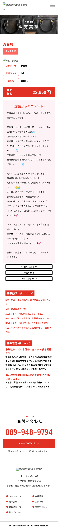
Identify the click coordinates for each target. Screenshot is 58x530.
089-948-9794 (29, 431)
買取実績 (13, 501)
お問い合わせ (41, 506)
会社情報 (39, 496)
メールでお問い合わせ (29, 443)
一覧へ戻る (29, 272)
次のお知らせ (27, 278)
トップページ (15, 496)
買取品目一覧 (15, 506)
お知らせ (39, 501)
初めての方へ (15, 512)
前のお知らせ (30, 266)
